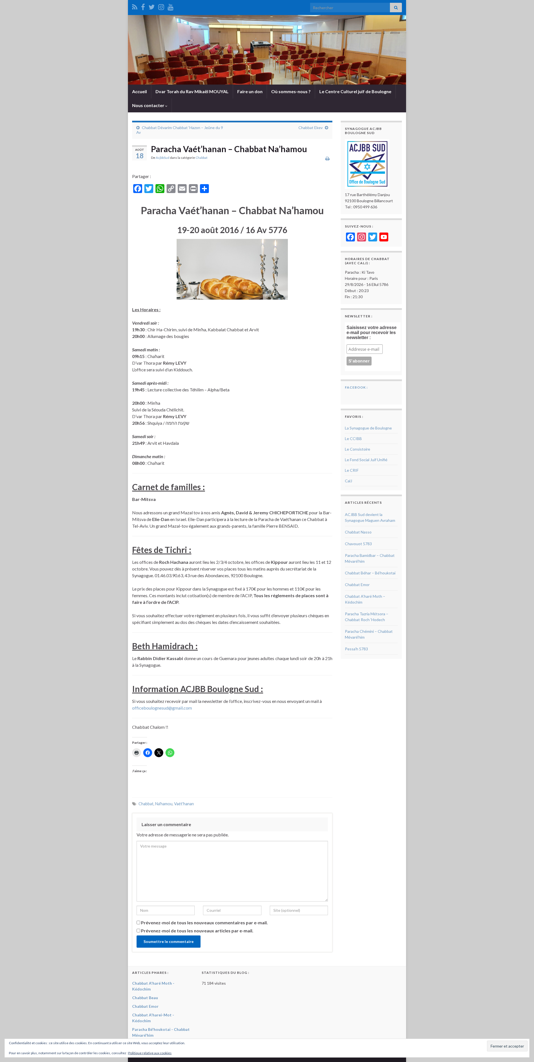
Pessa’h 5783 (356, 648)
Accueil (139, 91)
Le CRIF (352, 470)
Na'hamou (163, 803)
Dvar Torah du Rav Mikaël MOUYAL (192, 91)
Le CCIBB (353, 438)
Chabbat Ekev (310, 127)
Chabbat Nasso (358, 532)
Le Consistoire (357, 449)
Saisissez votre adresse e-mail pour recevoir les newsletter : (372, 332)
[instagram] (161, 6)
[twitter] (152, 6)
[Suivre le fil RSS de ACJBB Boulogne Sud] (134, 6)
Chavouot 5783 (358, 543)
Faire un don (250, 91)
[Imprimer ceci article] (327, 158)
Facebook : (356, 387)
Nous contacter (148, 105)
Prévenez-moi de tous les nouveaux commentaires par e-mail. (204, 922)
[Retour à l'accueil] (267, 50)
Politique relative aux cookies (150, 1053)
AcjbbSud (162, 157)
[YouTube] (171, 6)
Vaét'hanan (184, 803)
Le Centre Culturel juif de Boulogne (355, 91)
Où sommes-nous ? (291, 91)
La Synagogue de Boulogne (368, 428)
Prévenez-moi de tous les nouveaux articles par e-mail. (197, 930)
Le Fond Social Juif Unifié (366, 459)
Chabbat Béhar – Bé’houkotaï (370, 572)
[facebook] (143, 6)
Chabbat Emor (357, 584)
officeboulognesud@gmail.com (162, 707)
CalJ (348, 480)
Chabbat (201, 157)
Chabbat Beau (145, 997)
